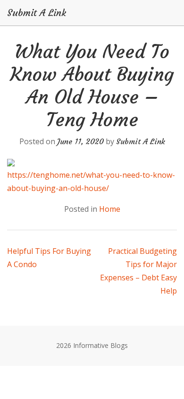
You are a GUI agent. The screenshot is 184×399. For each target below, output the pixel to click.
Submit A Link (36, 12)
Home (109, 209)
